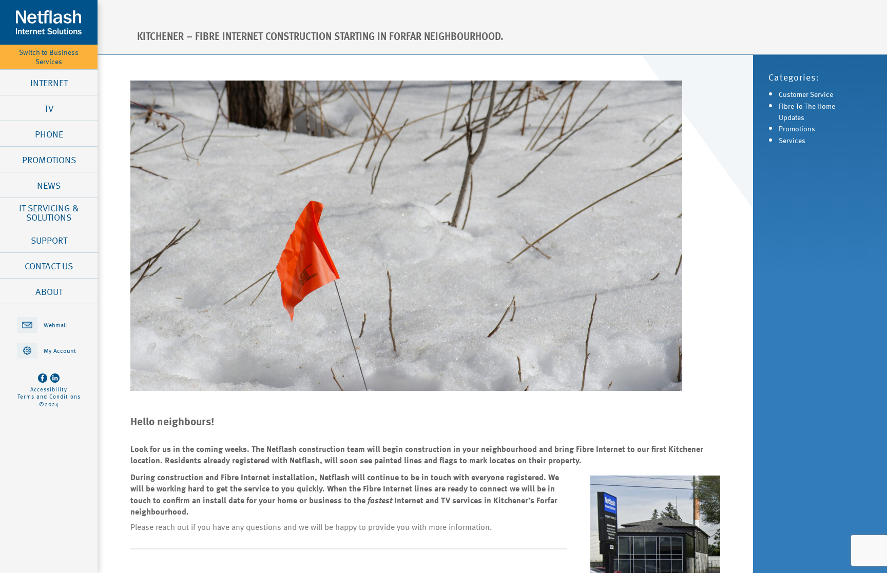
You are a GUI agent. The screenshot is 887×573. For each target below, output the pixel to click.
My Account (60, 350)
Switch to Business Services (49, 57)
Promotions (49, 159)
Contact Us (49, 265)
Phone (49, 134)
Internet (49, 82)
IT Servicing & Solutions (49, 212)
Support (49, 240)
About (49, 291)
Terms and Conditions (49, 396)
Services (792, 140)
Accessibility (48, 389)
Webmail (55, 324)
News (49, 185)
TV (48, 108)
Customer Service (806, 94)
